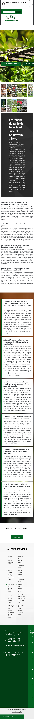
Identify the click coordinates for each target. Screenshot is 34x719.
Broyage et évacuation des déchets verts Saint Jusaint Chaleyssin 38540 (11, 612)
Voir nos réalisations (11, 64)
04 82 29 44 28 (29, 4)
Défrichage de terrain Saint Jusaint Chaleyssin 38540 (21, 610)
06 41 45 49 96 (14, 641)
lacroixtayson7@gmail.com (16, 645)
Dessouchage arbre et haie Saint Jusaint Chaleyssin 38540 (21, 598)
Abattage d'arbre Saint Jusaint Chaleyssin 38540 (11, 559)
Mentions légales (17, 712)
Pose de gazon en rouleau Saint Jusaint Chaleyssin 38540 (21, 576)
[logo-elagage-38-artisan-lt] (11, 18)
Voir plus (17, 537)
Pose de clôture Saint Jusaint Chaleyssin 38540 (11, 575)
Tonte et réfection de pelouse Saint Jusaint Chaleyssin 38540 (21, 561)
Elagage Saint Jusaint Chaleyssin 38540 (11, 598)
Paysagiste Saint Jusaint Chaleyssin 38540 (11, 588)
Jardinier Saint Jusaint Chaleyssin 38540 (21, 588)
